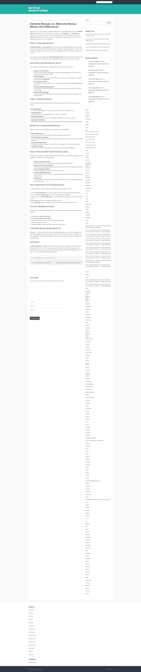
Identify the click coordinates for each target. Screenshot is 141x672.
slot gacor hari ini (89, 339)
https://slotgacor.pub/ (90, 137)
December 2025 (32, 635)
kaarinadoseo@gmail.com (95, 61)
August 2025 (31, 648)
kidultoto (88, 523)
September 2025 (32, 645)
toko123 (87, 531)
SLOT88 (87, 114)
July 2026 (31, 613)
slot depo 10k (89, 381)
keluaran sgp (88, 580)
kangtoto (88, 116)
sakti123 (87, 395)
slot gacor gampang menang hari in (93, 480)
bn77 (87, 322)
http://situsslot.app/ (90, 139)
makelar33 (88, 374)
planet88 (87, 378)
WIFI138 (87, 367)
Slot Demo (88, 534)
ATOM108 (88, 309)
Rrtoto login (88, 164)
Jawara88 (88, 291)
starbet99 (88, 432)
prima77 (87, 405)
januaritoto (88, 429)
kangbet (87, 472)
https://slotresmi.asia (90, 142)
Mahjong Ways (89, 408)
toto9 (87, 451)
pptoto (87, 166)
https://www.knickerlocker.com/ (93, 131)
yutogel (87, 357)
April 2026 (31, 622)
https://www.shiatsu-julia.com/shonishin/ (94, 440)
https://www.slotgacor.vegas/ (92, 134)
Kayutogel (88, 400)
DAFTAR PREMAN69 (90, 384)
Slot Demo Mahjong (90, 397)
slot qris (87, 170)
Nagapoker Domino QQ (91, 438)
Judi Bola (88, 413)
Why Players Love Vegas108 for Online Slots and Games (68, 262)
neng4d (87, 157)
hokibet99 (88, 435)
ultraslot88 (88, 215)
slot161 (87, 424)
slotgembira (88, 334)
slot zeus (88, 360)
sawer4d (87, 153)
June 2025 (31, 654)
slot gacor (88, 296)
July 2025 (31, 651)
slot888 (87, 209)
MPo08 (87, 301)
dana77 (87, 470)
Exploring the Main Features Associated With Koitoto (97, 50)
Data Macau (88, 548)
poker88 (87, 160)
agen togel (88, 486)
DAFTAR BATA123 (89, 386)
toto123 (87, 376)
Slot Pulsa (88, 566)
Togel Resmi (88, 162)
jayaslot (87, 364)
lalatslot (87, 337)
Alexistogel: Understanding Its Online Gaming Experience (98, 43)
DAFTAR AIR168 (89, 389)
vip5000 (87, 190)
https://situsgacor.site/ (91, 147)
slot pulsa (88, 515)
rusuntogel (88, 293)
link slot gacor (89, 352)
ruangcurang (88, 494)
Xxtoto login (88, 167)
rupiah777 (88, 325)
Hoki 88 (87, 121)
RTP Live (87, 411)
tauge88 (87, 212)
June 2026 (31, 616)
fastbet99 (88, 462)
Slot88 (87, 223)
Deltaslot (88, 175)
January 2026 (31, 632)
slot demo (88, 553)
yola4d (87, 271)
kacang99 (88, 427)
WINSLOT (87, 347)
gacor (87, 294)
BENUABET (88, 217)
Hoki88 (87, 109)
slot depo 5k (88, 119)
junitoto (87, 454)
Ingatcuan (88, 173)
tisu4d (87, 150)
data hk (87, 330)
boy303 (87, 112)
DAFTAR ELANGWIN (89, 392)
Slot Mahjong (88, 317)
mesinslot (88, 370)
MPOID (87, 299)
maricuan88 (88, 349)
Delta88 (87, 124)
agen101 (87, 459)
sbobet (87, 577)
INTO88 (87, 505)
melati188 (88, 491)
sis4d (87, 127)
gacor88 (87, 510)
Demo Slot (88, 564)
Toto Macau (88, 537)
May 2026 (31, 619)
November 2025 (32, 638)
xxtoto (87, 199)
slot (86, 130)
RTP (86, 550)
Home (32, 20)
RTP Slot (87, 574)
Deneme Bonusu (66, 72)
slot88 (87, 288)
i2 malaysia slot (89, 188)
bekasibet (88, 328)
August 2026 (31, 610)
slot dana (88, 507)
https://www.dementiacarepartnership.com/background (98, 499)
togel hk (87, 332)
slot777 (87, 277)
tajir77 (87, 220)
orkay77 (87, 274)
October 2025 (32, 642)
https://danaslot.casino (91, 145)
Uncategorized (39, 20)
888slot (87, 297)
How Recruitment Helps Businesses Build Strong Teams (98, 47)
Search (87, 20)
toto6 (87, 448)
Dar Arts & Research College (38, 9)
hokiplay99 (88, 180)
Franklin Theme (109, 669)
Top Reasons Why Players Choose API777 (41, 262)
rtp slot (87, 467)
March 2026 (31, 626)
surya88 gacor (89, 320)
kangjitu (87, 456)
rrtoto (87, 193)
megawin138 (88, 204)
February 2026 (32, 629)
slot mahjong (88, 306)
